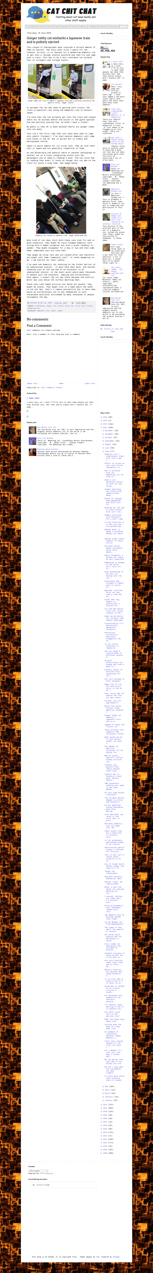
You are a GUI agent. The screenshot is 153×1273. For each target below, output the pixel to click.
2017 (105, 1122)
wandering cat (34, 308)
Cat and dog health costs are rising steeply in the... (114, 611)
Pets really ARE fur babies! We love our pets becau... (114, 696)
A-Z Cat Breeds (31, 26)
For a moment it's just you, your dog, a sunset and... (113, 1053)
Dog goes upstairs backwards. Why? (113, 878)
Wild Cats (83, 26)
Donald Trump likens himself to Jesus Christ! (114, 541)
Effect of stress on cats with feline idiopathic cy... (114, 465)
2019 (105, 1115)
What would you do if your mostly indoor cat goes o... (113, 740)
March (108, 1093)
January (109, 1100)
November (109, 434)
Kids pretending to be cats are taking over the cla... (114, 575)
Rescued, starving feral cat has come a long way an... (113, 594)
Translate (48, 1174)
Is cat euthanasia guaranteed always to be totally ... (114, 842)
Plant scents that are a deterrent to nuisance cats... (113, 834)
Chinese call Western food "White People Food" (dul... (112, 768)
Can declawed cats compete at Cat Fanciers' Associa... (113, 999)
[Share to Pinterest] (85, 303)
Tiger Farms (117, 245)
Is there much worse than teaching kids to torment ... (114, 1079)
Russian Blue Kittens (47, 449)
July (107, 448)
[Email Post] (72, 303)
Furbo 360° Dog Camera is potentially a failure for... (113, 603)
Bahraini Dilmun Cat (116, 190)
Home (61, 384)
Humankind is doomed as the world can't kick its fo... (114, 566)
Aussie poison (113, 26)
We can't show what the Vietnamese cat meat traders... (114, 1070)
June (107, 451)
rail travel (58, 306)
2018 (105, 1119)
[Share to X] (81, 303)
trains (89, 306)
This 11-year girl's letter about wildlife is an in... (114, 858)
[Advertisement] (113, 377)
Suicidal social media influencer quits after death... (114, 549)
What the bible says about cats (114, 1020)
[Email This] (77, 303)
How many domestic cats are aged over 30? (113, 826)
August (108, 444)
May (107, 1087)
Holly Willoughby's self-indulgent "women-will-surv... (114, 909)
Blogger (116, 1257)
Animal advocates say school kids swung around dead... (113, 492)
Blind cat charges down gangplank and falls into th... (113, 502)
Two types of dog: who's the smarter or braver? (114, 929)
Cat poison (116, 84)
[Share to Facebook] (83, 303)
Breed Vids (103, 26)
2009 (105, 1150)
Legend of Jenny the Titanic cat (114, 726)
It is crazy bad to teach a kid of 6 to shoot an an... (114, 981)
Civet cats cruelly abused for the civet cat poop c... (114, 1044)
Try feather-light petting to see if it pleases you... (114, 1007)
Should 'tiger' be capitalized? (113, 883)
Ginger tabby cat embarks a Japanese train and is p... (113, 718)
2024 (105, 424)
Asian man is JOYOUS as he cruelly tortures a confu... (114, 989)
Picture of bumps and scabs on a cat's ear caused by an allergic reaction (113, 219)
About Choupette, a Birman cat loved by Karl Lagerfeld (114, 557)
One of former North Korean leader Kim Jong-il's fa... (114, 866)
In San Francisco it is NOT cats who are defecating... (114, 524)
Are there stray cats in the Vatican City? (112, 1014)
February (109, 1097)
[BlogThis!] (79, 303)
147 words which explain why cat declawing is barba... (113, 938)
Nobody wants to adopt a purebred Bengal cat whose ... (114, 533)
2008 (105, 1153)
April (108, 1090)
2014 (105, 1132)
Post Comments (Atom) (51, 388)
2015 (105, 1129)
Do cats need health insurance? (114, 794)
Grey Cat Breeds (45, 438)
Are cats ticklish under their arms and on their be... (114, 964)
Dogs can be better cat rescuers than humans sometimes (114, 618)
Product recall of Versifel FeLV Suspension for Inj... (113, 673)
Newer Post (32, 384)
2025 (105, 421)
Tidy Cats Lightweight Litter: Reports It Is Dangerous (118, 113)
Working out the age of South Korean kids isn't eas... (114, 510)
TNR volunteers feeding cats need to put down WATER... (114, 787)
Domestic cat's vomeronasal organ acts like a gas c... (114, 457)
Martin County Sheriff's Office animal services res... (114, 759)
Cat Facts (42, 26)
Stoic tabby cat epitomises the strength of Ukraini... (113, 947)
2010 (105, 1146)
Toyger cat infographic (111, 872)
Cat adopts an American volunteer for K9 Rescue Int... (114, 749)
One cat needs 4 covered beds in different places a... (114, 654)
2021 (105, 1108)
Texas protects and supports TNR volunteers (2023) (114, 732)
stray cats (80, 306)
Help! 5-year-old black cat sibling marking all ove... (114, 890)
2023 (105, 428)
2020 (105, 1112)
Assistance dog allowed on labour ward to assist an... (114, 584)
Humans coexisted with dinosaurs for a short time (114, 517)
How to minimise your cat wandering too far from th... (114, 474)
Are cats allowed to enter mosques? (114, 680)
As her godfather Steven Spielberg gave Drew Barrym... (114, 808)
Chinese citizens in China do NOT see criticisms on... (114, 955)
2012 (105, 1139)
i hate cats (33, 398)
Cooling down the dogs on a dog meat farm (113, 1027)
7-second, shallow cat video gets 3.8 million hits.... (113, 899)
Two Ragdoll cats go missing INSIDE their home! (114, 917)
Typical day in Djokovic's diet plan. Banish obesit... (113, 777)
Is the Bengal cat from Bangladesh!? (114, 923)
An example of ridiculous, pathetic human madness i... (113, 1035)
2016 (105, 1125)
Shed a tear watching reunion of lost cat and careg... (114, 483)
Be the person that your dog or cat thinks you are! (114, 1062)
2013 (105, 1136)
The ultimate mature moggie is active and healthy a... (114, 800)
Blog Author (65, 26)
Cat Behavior (93, 26)
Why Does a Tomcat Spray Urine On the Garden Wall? (117, 141)
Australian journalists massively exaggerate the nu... (113, 637)
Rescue (50, 26)
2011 (105, 1143)
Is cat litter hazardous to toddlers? (112, 646)
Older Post (90, 384)
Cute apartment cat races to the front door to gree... (114, 818)
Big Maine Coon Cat (46, 427)
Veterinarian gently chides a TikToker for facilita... (114, 850)
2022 (105, 1105)
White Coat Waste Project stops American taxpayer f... (114, 709)
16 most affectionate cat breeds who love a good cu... (114, 664)
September (110, 441)
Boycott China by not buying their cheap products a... (114, 973)
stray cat (69, 306)
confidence (39, 306)
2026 (105, 417)
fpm (97, 1257)
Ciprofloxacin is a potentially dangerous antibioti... (114, 627)
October (109, 438)
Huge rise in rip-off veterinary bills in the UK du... (113, 687)
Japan (48, 306)
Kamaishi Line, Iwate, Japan (49, 311)
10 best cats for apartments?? (113, 702)
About (57, 26)
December (109, 431)
